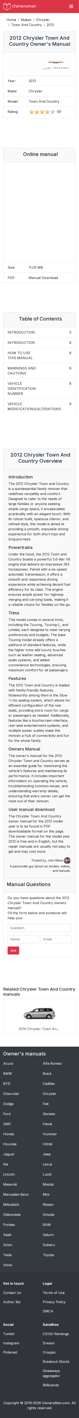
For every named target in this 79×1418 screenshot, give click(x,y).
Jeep (47, 1154)
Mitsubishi (11, 1204)
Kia (5, 1164)
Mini (46, 1194)
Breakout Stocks (56, 1361)
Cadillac (49, 1084)
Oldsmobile (12, 1214)
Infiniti (47, 1144)
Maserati (10, 1184)
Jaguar (9, 1154)
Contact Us (12, 1293)
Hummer (50, 1134)
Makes (26, 20)
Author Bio (12, 1302)
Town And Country (26, 25)
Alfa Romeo (52, 1063)
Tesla (7, 1255)
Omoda (48, 1214)
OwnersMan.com (56, 1403)
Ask (13, 950)
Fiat (45, 1104)
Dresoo (49, 1343)
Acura (8, 1063)
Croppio (49, 1352)
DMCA (48, 1311)
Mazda (48, 1184)
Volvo (7, 1265)
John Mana (56, 860)
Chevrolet (11, 1094)
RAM (47, 1225)
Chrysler (43, 20)
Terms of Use (54, 1293)
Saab (7, 1235)
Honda (8, 1134)
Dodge (8, 1104)
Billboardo (51, 1385)
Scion (7, 1245)
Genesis (49, 1114)
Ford (7, 1114)
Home (11, 20)
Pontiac (9, 1225)
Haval (47, 1124)
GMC (7, 1124)
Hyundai (9, 1144)
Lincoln (9, 1174)
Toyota (48, 1255)
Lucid (47, 1174)
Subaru (49, 1245)
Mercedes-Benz (16, 1194)
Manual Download (43, 278)
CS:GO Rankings (56, 1334)
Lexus (47, 1164)
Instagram (11, 1343)
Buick (47, 1073)
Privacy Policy (54, 1302)
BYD (6, 1084)
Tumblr (9, 1334)
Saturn (48, 1235)
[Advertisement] (40, 133)
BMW (7, 1073)
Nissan (48, 1204)
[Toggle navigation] (71, 6)
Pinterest (10, 1352)
